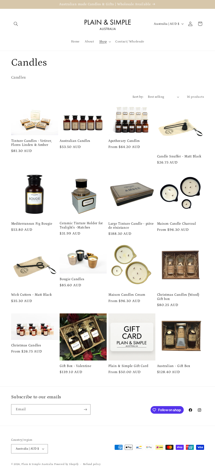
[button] (16, 24)
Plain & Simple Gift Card (128, 366)
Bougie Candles (72, 279)
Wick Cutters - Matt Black (31, 295)
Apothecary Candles (124, 141)
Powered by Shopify (66, 464)
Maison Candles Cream (126, 295)
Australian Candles (75, 141)
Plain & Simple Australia (37, 464)
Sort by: (137, 97)
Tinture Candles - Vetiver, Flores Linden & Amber (31, 143)
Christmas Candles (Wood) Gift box (178, 297)
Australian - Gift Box (173, 366)
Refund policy (92, 464)
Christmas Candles (26, 345)
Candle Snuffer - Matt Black (179, 156)
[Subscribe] (85, 409)
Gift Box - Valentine (75, 366)
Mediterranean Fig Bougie (31, 224)
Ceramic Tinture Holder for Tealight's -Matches (81, 225)
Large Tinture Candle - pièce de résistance (131, 226)
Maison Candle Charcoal (176, 224)
